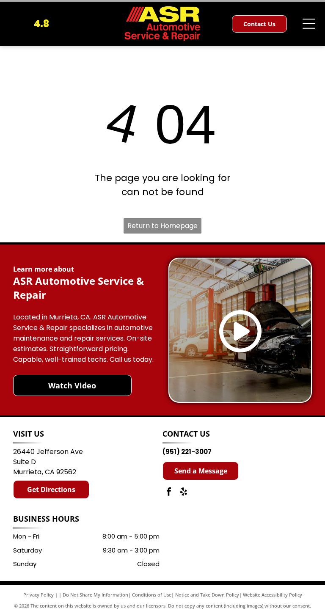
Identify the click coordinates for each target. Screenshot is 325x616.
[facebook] (168, 492)
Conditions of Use (151, 594)
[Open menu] (309, 23)
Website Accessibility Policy (272, 594)
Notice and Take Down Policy (207, 594)
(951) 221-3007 (187, 451)
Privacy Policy (38, 594)
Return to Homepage (162, 226)
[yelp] (183, 492)
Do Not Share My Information (95, 594)
